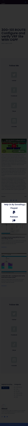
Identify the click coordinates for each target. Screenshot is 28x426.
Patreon (14, 216)
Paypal (14, 208)
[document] (14, 213)
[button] (24, 204)
